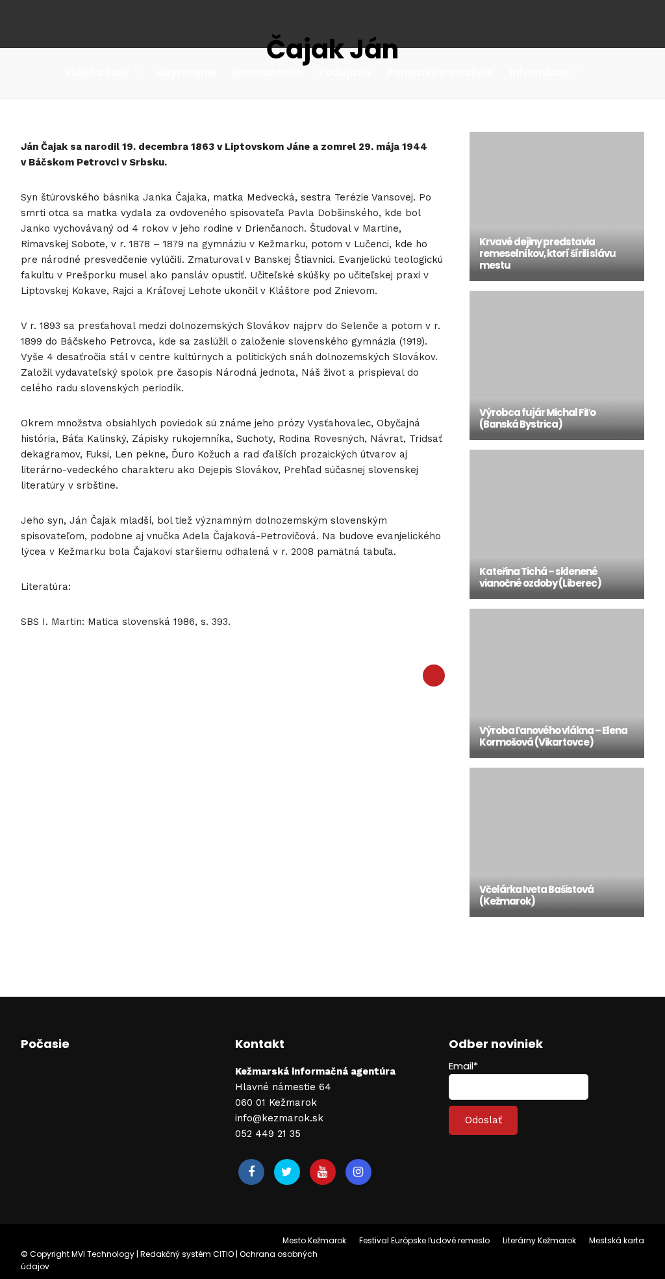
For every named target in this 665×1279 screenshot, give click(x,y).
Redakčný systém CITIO (187, 1254)
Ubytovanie (186, 72)
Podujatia (345, 72)
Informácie (538, 72)
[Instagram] (358, 1172)
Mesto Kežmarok (314, 1240)
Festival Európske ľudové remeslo (424, 1240)
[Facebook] (251, 1172)
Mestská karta (616, 1240)
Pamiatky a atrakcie (440, 72)
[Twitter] (287, 1172)
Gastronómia (267, 72)
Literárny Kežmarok (539, 1240)
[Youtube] (323, 1172)
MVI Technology (102, 1254)
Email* (463, 1066)
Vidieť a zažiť (96, 72)
